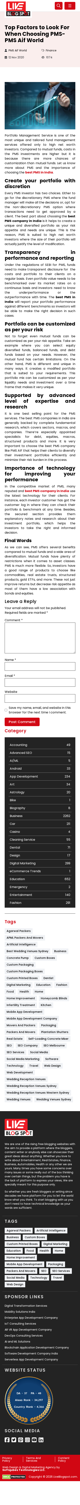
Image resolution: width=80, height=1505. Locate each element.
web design (52, 1066)
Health (24, 992)
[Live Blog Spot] (18, 9)
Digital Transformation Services (26, 1306)
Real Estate (15, 1039)
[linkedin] (41, 1440)
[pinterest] (20, 1440)
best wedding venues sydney (27, 951)
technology (15, 1066)
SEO (9, 1045)
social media (39, 1052)
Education (43, 985)
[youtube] (34, 1440)
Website (11, 692)
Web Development (20, 1072)
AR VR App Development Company (28, 1330)
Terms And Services (33, 1459)
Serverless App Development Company (31, 1359)
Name (10, 660)
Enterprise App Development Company (31, 1318)
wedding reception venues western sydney (38, 1093)
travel (33, 1066)
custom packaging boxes (25, 971)
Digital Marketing (18, 985)
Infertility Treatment (21, 1005)
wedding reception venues (26, 1079)
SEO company (28, 1045)
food (10, 992)
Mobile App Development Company (32, 1018)
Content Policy (64, 1459)
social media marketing (23, 1059)
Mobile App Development (24, 1012)
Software (51, 1059)
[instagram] (27, 1440)
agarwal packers (19, 931)
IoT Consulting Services (20, 1324)
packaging (48, 1025)
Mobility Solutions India (20, 1312)
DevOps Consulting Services (24, 1336)
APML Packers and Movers (25, 938)
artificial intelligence (21, 944)
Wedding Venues (18, 1099)
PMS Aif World (18, 50)
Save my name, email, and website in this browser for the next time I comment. (40, 710)
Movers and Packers (21, 1025)
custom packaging (20, 965)
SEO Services (15, 1052)
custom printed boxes (22, 978)
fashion (61, 985)
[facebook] (7, 1440)
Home (39, 992)
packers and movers (21, 1032)
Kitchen (46, 1005)
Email (10, 676)
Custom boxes (45, 958)
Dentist (48, 978)
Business (60, 951)
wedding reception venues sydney (32, 1086)
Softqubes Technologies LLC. (23, 1470)
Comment (14, 620)
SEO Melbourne (54, 1045)
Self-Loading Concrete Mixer (48, 1039)
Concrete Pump (18, 958)
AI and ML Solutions (17, 1341)
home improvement (21, 998)
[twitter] (13, 1440)
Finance (51, 50)
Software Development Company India (31, 1353)
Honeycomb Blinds (54, 998)
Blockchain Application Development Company (37, 1347)
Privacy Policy (7, 1459)
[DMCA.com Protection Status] (14, 1477)
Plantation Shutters (54, 1032)
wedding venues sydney (53, 1099)
